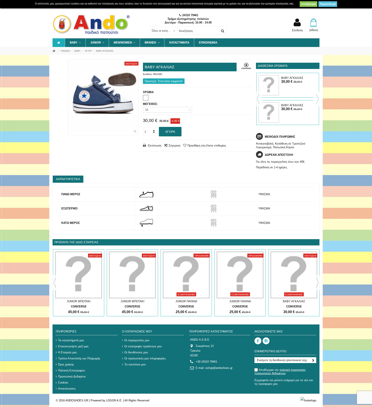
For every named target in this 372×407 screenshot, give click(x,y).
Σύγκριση (174, 145)
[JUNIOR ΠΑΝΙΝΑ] (186, 274)
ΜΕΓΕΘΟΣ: (151, 104)
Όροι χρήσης (66, 364)
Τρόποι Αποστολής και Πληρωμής (79, 358)
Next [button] (317, 98)
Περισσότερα (328, 4)
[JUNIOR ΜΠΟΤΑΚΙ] (78, 274)
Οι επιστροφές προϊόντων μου (143, 346)
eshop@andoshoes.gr (218, 368)
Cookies (63, 382)
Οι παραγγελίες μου (136, 340)
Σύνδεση (297, 30)
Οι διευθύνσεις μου (136, 352)
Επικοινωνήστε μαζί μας (73, 346)
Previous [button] (258, 98)
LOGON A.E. (114, 400)
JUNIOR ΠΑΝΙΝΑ (186, 301)
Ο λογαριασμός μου (137, 331)
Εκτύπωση (154, 145)
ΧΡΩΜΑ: (149, 92)
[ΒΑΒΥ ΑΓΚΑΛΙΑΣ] (103, 97)
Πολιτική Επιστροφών (71, 370)
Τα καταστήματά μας (71, 340)
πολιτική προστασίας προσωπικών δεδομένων (280, 371)
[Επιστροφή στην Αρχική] (54, 51)
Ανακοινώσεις (67, 388)
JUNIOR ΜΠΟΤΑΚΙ (79, 301)
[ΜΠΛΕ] (145, 97)
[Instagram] (266, 340)
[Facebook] (257, 340)
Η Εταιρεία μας (67, 352)
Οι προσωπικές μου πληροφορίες (145, 358)
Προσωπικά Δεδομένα (72, 376)
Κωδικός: (147, 74)
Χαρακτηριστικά (68, 179)
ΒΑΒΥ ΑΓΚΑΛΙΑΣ (292, 78)
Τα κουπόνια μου (135, 364)
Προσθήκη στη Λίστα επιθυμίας (207, 145)
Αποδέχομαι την (280, 371)
